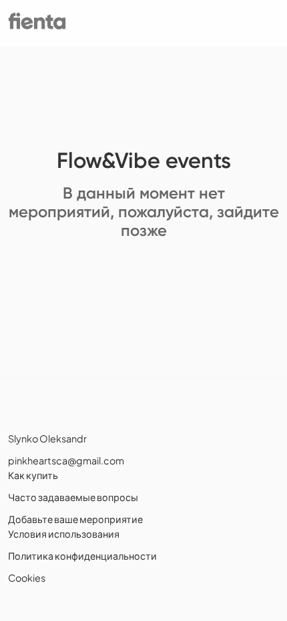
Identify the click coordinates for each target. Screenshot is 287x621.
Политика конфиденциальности (82, 556)
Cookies (26, 578)
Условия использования (63, 534)
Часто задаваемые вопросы (73, 497)
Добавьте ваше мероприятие (75, 519)
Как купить (33, 475)
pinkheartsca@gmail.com (66, 460)
